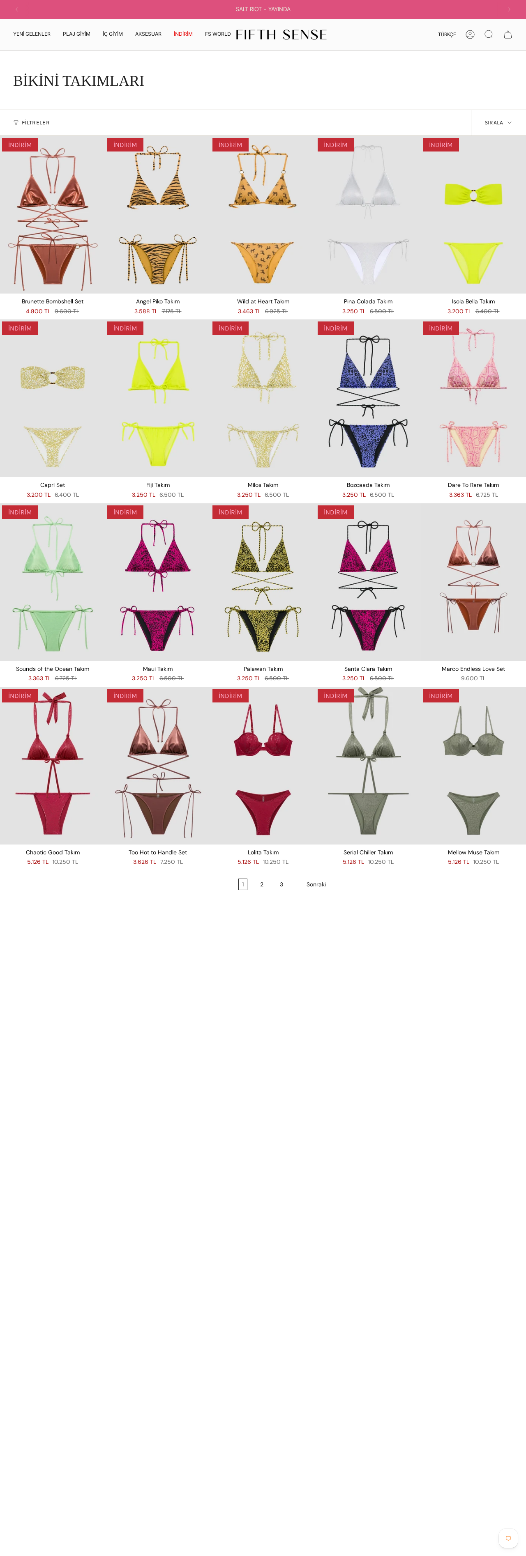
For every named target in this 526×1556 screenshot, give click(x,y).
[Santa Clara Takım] (368, 582)
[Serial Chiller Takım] (368, 766)
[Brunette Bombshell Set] (52, 215)
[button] (77, 34)
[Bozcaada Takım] (368, 398)
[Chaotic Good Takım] (52, 766)
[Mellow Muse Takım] (473, 766)
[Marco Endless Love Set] (473, 582)
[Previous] (17, 9)
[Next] (509, 9)
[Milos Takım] (263, 398)
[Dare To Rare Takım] (473, 398)
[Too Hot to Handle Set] (157, 766)
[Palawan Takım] (263, 582)
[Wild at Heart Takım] (263, 215)
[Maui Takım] (157, 582)
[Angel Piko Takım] (157, 215)
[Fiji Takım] (157, 398)
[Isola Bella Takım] (473, 215)
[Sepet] (507, 34)
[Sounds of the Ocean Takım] (52, 582)
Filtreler (36, 122)
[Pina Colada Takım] (368, 215)
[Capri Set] (52, 398)
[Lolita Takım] (263, 766)
